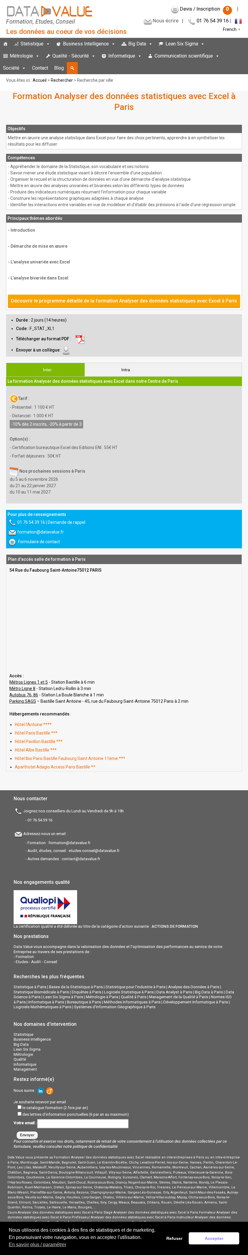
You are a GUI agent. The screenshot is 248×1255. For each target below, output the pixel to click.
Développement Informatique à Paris (195, 1002)
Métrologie (21, 56)
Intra (125, 369)
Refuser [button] (174, 1238)
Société (11, 68)
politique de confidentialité (95, 1146)
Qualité (20, 1059)
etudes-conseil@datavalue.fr (94, 850)
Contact (40, 68)
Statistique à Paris (30, 987)
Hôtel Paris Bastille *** (36, 733)
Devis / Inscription (204, 9)
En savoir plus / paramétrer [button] (37, 1244)
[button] (72, 68)
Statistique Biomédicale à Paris (41, 992)
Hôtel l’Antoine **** (33, 724)
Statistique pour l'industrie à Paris (135, 987)
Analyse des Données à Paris (193, 987)
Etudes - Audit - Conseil (36, 961)
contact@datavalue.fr (81, 859)
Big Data (137, 44)
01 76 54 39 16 (213, 21)
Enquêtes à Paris (86, 992)
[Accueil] (5, 44)
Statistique (32, 44)
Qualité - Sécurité (70, 56)
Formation (25, 956)
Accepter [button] (214, 1238)
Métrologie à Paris (102, 997)
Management (25, 1069)
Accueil (40, 80)
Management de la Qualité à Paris (178, 997)
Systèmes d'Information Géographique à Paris (114, 1007)
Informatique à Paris (46, 1002)
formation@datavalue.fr (40, 532)
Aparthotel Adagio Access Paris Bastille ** (55, 767)
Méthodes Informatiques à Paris (132, 1002)
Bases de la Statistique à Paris (76, 987)
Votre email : (25, 1123)
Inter (47, 369)
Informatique (121, 56)
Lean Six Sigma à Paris (63, 997)
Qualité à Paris (133, 997)
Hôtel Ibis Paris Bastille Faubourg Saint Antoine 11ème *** (70, 758)
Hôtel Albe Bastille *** (36, 750)
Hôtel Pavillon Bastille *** (39, 741)
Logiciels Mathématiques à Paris (42, 1007)
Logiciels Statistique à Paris (129, 992)
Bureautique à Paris (84, 1002)
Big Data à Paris (209, 992)
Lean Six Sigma (181, 44)
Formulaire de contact (39, 541)
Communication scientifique (184, 56)
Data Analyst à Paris (174, 992)
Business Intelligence (86, 44)
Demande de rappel (66, 522)
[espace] (226, 56)
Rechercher (62, 80)
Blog (59, 68)
